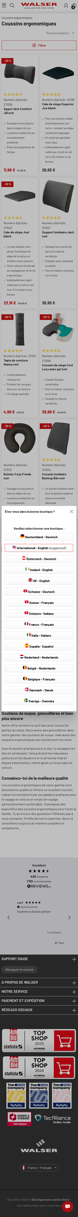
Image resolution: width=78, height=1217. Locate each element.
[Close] (71, 511)
